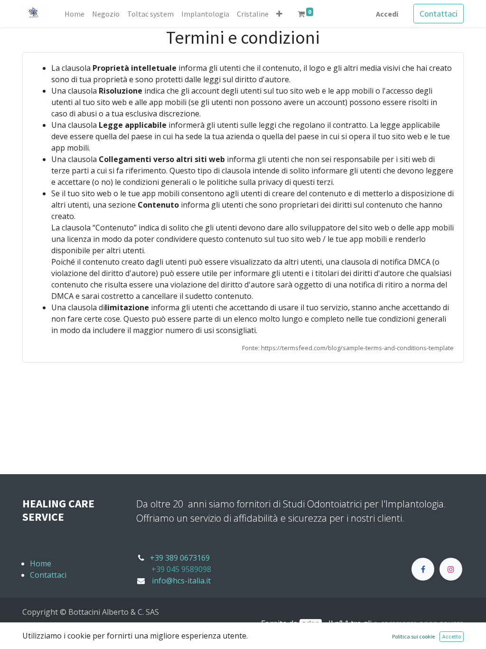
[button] (279, 13)
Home (40, 563)
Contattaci (439, 13)
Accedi (387, 14)
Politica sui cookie (413, 636)
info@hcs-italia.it (181, 580)
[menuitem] (74, 13)
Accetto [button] (451, 636)
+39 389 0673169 (180, 558)
